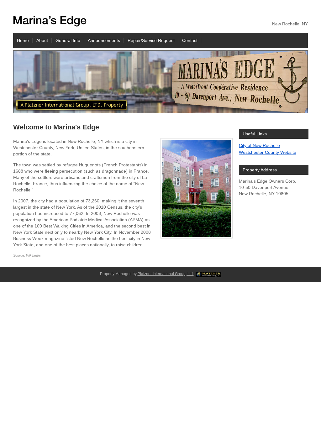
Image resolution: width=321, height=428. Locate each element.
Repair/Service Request (151, 40)
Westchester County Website (267, 152)
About (42, 40)
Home (23, 40)
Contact (189, 40)
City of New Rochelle (259, 145)
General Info (67, 40)
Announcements (104, 40)
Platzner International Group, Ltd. (166, 274)
